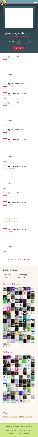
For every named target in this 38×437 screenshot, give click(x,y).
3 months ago (11, 59)
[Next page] (30, 259)
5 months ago (11, 85)
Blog (25, 430)
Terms (18, 433)
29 (28, 259)
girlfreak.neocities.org (19, 36)
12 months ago (11, 195)
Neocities (7, 426)
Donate (15, 430)
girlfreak (12, 57)
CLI (21, 430)
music (15, 416)
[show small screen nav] (35, 2)
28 (25, 259)
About (8, 430)
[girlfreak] (5, 57)
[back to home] (3, 3)
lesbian (29, 416)
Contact (26, 433)
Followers (8, 352)
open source (15, 426)
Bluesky (29, 426)
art (11, 416)
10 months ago (11, 168)
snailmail (22, 416)
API (30, 430)
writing (5, 416)
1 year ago (10, 204)
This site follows (11, 284)
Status (11, 433)
